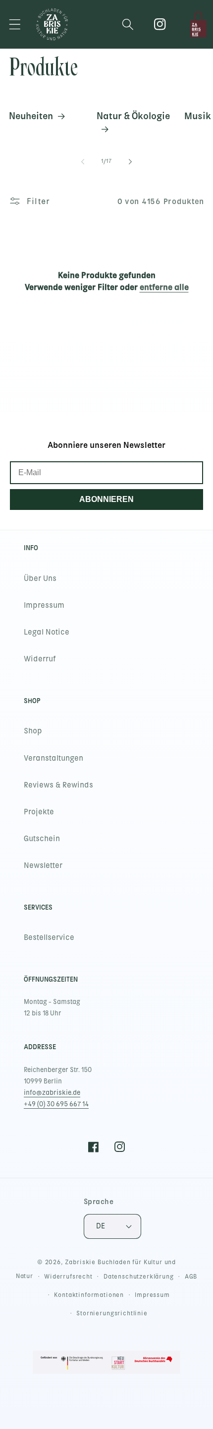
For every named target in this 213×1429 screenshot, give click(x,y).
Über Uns (40, 578)
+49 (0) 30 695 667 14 (56, 1104)
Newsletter (43, 865)
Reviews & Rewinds (58, 785)
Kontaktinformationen (89, 1294)
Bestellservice (49, 937)
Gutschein (42, 838)
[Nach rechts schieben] (130, 161)
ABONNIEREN (106, 499)
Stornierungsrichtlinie (111, 1313)
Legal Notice (46, 632)
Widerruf (40, 658)
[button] (15, 24)
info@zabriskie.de (52, 1092)
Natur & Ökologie (133, 115)
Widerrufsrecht (68, 1276)
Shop (33, 730)
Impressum (44, 605)
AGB (191, 1276)
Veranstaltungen (53, 758)
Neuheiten (31, 115)
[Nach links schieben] (83, 161)
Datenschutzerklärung (139, 1276)
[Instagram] (160, 24)
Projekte (39, 811)
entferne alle (164, 287)
